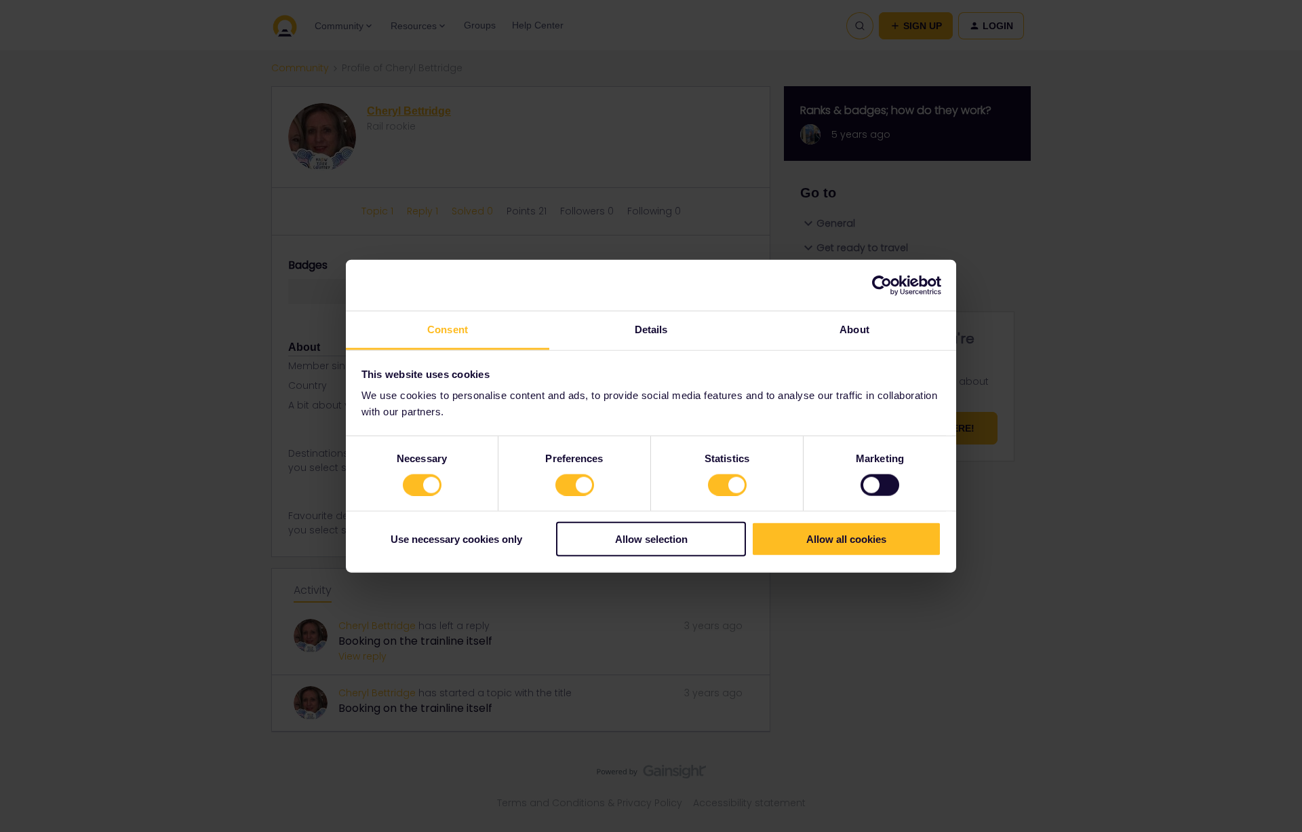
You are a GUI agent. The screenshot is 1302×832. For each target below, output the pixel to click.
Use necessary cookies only (456, 539)
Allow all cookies (846, 539)
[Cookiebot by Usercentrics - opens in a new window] (882, 285)
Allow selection (651, 539)
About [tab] (854, 329)
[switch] (574, 484)
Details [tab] (651, 329)
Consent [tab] (447, 329)
